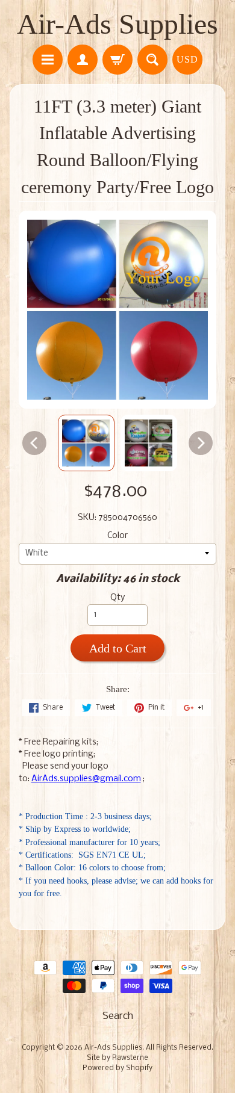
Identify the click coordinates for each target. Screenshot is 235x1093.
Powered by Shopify (117, 1068)
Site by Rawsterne (117, 1058)
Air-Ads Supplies (117, 24)
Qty (117, 597)
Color (117, 535)
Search (117, 1016)
